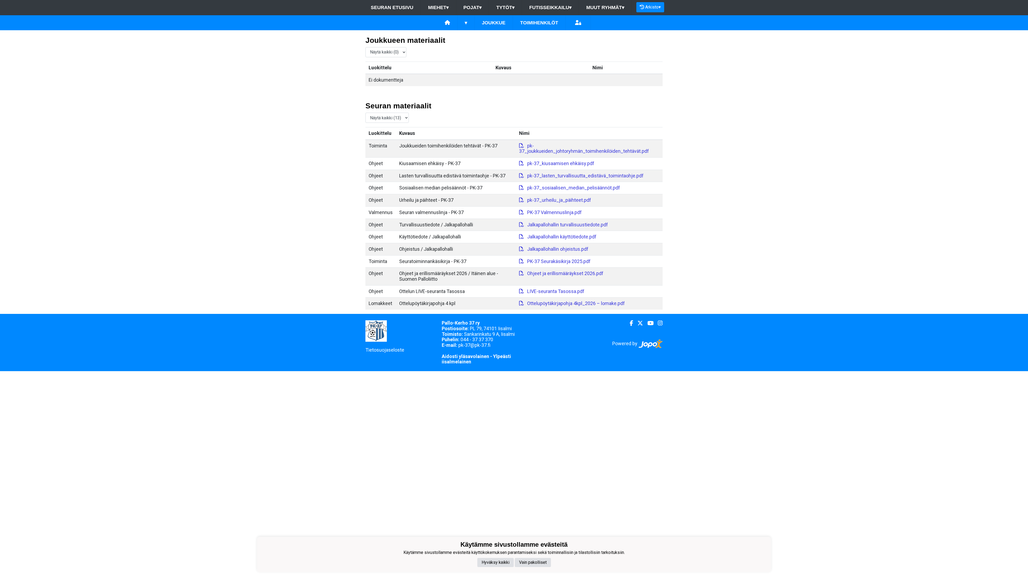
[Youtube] (648, 323)
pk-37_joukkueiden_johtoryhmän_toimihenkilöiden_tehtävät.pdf (584, 148)
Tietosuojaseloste (384, 350)
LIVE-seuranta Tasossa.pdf (555, 291)
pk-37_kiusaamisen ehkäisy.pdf (560, 163)
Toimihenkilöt (539, 22)
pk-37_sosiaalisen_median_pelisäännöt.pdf (573, 188)
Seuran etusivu (392, 7)
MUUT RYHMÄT (605, 7)
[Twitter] (638, 323)
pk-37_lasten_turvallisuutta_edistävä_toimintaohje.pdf (585, 175)
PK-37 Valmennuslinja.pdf (554, 212)
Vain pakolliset (533, 562)
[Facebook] (629, 323)
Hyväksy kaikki (495, 562)
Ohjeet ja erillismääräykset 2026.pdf (565, 273)
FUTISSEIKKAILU (550, 7)
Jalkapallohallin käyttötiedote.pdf (561, 236)
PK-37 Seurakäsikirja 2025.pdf (559, 261)
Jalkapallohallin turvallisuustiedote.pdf (567, 224)
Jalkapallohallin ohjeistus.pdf (557, 249)
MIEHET (438, 7)
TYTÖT (505, 7)
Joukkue (493, 22)
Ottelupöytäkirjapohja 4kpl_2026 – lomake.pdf (576, 303)
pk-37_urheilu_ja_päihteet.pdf (559, 200)
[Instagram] (658, 323)
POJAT (472, 7)
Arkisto (653, 7)
